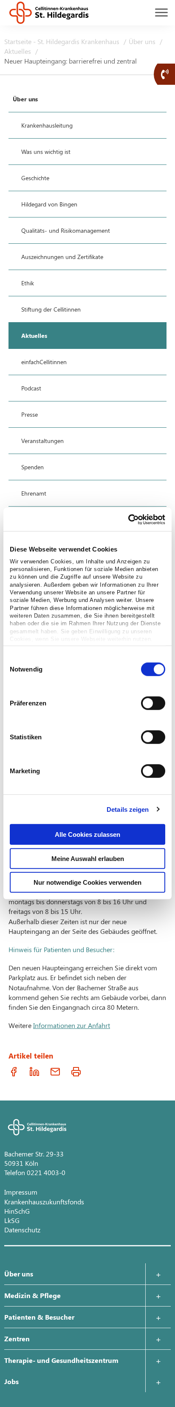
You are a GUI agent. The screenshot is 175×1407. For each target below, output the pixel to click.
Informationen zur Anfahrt (71, 1025)
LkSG (12, 1220)
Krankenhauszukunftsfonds (44, 1201)
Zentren (17, 1338)
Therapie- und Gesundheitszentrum (61, 1360)
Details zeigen (128, 809)
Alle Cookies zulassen (87, 834)
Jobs (11, 1381)
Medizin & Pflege (32, 1295)
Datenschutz (22, 1229)
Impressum (20, 1191)
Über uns (143, 41)
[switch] (153, 703)
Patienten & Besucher (39, 1316)
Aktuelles (18, 51)
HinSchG (17, 1210)
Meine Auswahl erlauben (87, 858)
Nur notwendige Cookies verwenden (87, 882)
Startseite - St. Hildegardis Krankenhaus (62, 41)
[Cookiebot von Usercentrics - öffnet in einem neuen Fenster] (128, 519)
